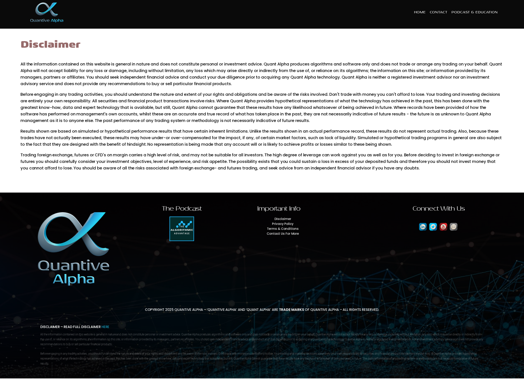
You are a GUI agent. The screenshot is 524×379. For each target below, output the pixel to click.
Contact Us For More (283, 233)
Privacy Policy (283, 224)
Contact (438, 12)
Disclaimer (282, 219)
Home (420, 12)
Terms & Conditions (282, 229)
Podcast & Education (475, 12)
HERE (106, 326)
